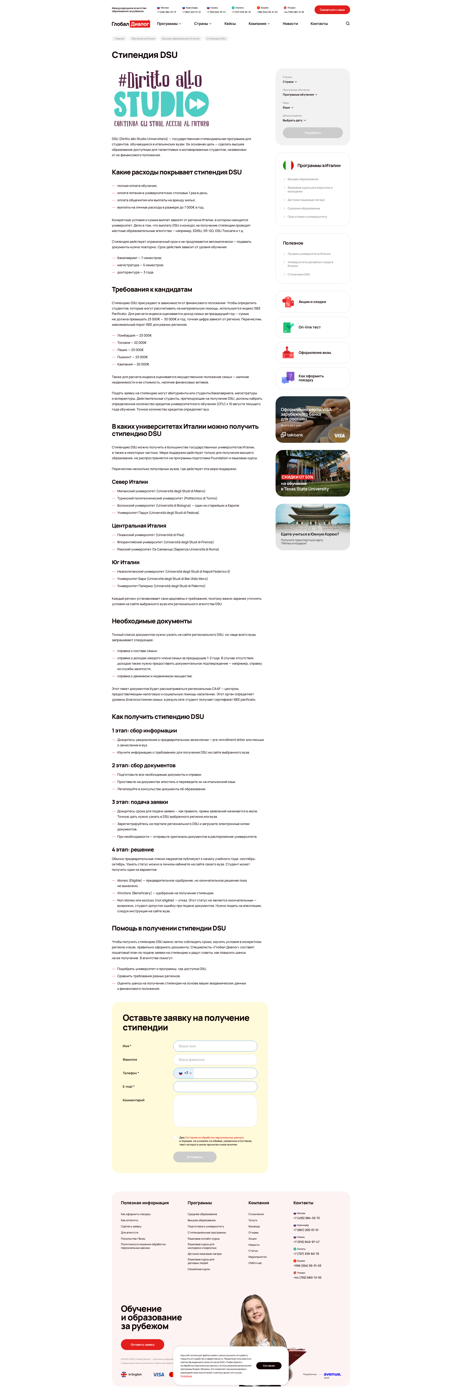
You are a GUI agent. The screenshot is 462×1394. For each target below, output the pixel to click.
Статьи (253, 1251)
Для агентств (129, 1232)
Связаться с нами (332, 10)
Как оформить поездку (136, 1214)
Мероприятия (258, 1257)
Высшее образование (303, 179)
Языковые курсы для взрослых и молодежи (310, 189)
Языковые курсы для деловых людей (201, 1261)
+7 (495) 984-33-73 (166, 12)
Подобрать (313, 133)
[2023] (332, 1374)
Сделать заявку (131, 1226)
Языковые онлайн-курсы (204, 1239)
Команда (254, 1226)
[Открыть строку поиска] (347, 23)
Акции (253, 1239)
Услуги (253, 1220)
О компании (256, 1214)
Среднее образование (304, 208)
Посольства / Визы (133, 1239)
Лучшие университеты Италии (309, 254)
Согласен (269, 1365)
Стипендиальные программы (207, 1232)
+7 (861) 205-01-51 (191, 12)
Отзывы (253, 1232)
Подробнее (186, 1376)
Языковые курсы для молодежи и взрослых (202, 1246)
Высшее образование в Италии (180, 38)
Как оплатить (129, 1220)
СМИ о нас (255, 1263)
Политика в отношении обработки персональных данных (143, 1246)
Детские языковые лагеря (306, 200)
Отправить (195, 1157)
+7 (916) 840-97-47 (216, 12)
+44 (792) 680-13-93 (294, 12)
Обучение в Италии (143, 38)
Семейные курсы (199, 1269)
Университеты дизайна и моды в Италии (310, 264)
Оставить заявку (142, 1345)
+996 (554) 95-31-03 (267, 12)
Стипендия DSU (299, 274)
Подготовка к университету (307, 217)
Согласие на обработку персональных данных (214, 1137)
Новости (254, 1245)
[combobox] (183, 1073)
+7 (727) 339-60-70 (241, 12)
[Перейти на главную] (131, 23)
